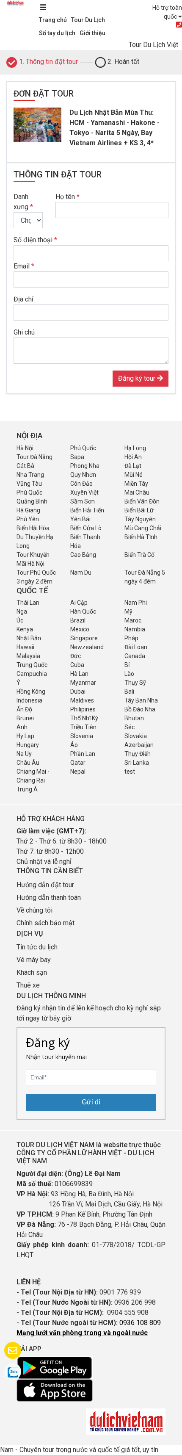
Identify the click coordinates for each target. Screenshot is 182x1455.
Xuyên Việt (84, 492)
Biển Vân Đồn (142, 501)
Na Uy (24, 753)
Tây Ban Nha (141, 700)
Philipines (83, 709)
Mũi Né (133, 474)
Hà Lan (79, 673)
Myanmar (83, 682)
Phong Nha (84, 465)
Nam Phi (135, 602)
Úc (20, 620)
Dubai (77, 691)
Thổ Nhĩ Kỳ (84, 718)
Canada (134, 656)
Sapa (77, 457)
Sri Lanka (136, 762)
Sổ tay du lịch (57, 33)
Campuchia (32, 673)
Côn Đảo (81, 483)
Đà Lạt (132, 465)
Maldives (82, 700)
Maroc (132, 620)
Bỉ (127, 664)
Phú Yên (28, 519)
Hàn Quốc (83, 611)
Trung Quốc (32, 664)
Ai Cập (79, 602)
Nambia (134, 629)
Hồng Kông (31, 691)
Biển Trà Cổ (139, 554)
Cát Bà (25, 465)
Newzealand (87, 647)
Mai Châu (136, 492)
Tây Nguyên (140, 519)
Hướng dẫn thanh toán (49, 897)
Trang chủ (53, 20)
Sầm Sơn (82, 501)
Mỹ (128, 611)
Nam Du (80, 572)
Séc (129, 727)
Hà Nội (25, 448)
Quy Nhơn (83, 474)
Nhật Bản (29, 638)
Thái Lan (28, 602)
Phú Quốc (83, 448)
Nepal (77, 771)
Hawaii (25, 647)
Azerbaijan (139, 744)
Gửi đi (91, 1102)
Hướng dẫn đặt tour (45, 885)
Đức (75, 656)
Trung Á (27, 789)
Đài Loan (135, 647)
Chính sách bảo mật (46, 923)
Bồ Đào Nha (139, 709)
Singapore (84, 638)
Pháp (131, 638)
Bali (129, 691)
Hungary (28, 744)
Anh (22, 727)
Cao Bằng (83, 554)
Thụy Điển (137, 753)
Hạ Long (135, 448)
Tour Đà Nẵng (34, 457)
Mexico (79, 629)
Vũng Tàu (29, 483)
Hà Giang (28, 510)
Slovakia (135, 736)
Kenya (25, 629)
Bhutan (134, 718)
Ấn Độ (24, 709)
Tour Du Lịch (88, 20)
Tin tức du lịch (37, 947)
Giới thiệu (92, 33)
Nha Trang (30, 474)
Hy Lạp (25, 736)
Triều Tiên (83, 727)
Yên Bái (80, 519)
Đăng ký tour (137, 378)
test (129, 771)
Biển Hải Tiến (87, 510)
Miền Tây (136, 483)
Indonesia (29, 700)
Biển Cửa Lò (86, 528)
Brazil (77, 620)
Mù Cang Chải (142, 528)
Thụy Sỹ (135, 682)
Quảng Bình (32, 501)
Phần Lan (82, 753)
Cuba (77, 664)
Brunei (25, 718)
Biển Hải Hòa (33, 528)
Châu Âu (28, 762)
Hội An (133, 457)
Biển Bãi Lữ (139, 510)
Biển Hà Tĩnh (140, 537)
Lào (129, 673)
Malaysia (28, 656)
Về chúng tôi (34, 910)
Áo (74, 744)
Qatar (77, 762)
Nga (22, 611)
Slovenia (81, 736)
